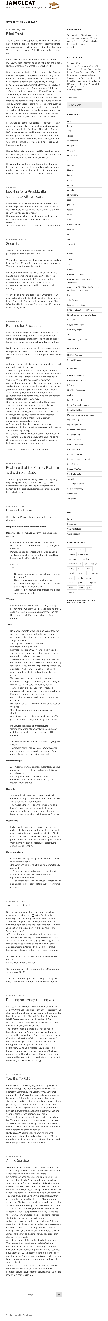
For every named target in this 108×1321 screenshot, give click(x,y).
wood (69, 234)
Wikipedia (71, 498)
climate (70, 136)
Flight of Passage (74, 355)
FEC (47, 969)
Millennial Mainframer (76, 429)
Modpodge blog (73, 434)
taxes (69, 214)
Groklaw (70, 395)
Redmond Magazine (16, 1088)
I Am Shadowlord (74, 400)
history (70, 170)
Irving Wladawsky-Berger (78, 405)
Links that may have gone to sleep (81, 315)
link (24, 1167)
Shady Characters (74, 474)
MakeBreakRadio (74, 425)
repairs (70, 210)
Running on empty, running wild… (32, 1000)
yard (69, 239)
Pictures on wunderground (78, 459)
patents (70, 190)
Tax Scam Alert (18, 905)
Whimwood (72, 494)
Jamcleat (21, 3)
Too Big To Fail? (18, 1078)
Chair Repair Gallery (75, 274)
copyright (71, 150)
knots (69, 175)
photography (72, 195)
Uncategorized (73, 224)
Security (12, 244)
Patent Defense (74, 439)
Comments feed (74, 529)
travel (69, 219)
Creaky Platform (19, 510)
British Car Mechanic (76, 375)
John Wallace (72, 300)
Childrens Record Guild (76, 380)
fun (68, 160)
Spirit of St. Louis (74, 360)
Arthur (70, 264)
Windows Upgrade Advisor (78, 339)
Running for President (23, 325)
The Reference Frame (76, 484)
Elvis (69, 295)
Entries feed (72, 524)
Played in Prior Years (76, 325)
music (69, 180)
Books (70, 269)
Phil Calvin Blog (73, 449)
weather (70, 229)
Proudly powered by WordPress (19, 1315)
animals (70, 121)
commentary (72, 141)
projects (70, 205)
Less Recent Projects (76, 305)
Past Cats (71, 320)
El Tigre (70, 385)
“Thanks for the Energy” (30, 1060)
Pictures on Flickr (74, 454)
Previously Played (74, 90)
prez (69, 200)
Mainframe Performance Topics (80, 415)
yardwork (71, 244)
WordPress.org (73, 534)
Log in (69, 519)
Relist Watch (47, 1167)
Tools (69, 334)
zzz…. (69, 503)
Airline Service (17, 1160)
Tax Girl (70, 479)
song (41, 1098)
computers (72, 145)
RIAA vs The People (75, 469)
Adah (69, 260)
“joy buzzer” (29, 1035)
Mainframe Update (75, 420)
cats (69, 131)
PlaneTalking (72, 464)
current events (73, 155)
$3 (33, 915)
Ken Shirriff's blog (74, 410)
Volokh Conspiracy (75, 489)
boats (69, 126)
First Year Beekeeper (76, 390)
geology (70, 165)
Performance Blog (75, 444)
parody (70, 185)
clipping (49, 1085)
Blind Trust (14, 34)
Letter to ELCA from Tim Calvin (80, 310)
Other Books (72, 47)
